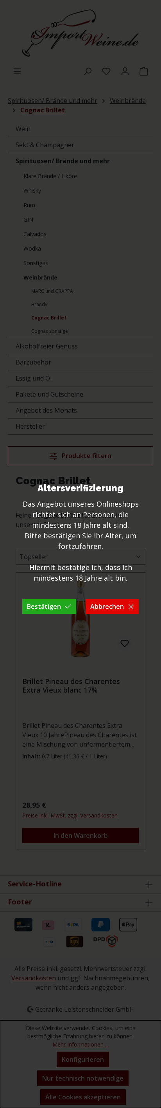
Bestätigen (44, 606)
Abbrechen (107, 606)
